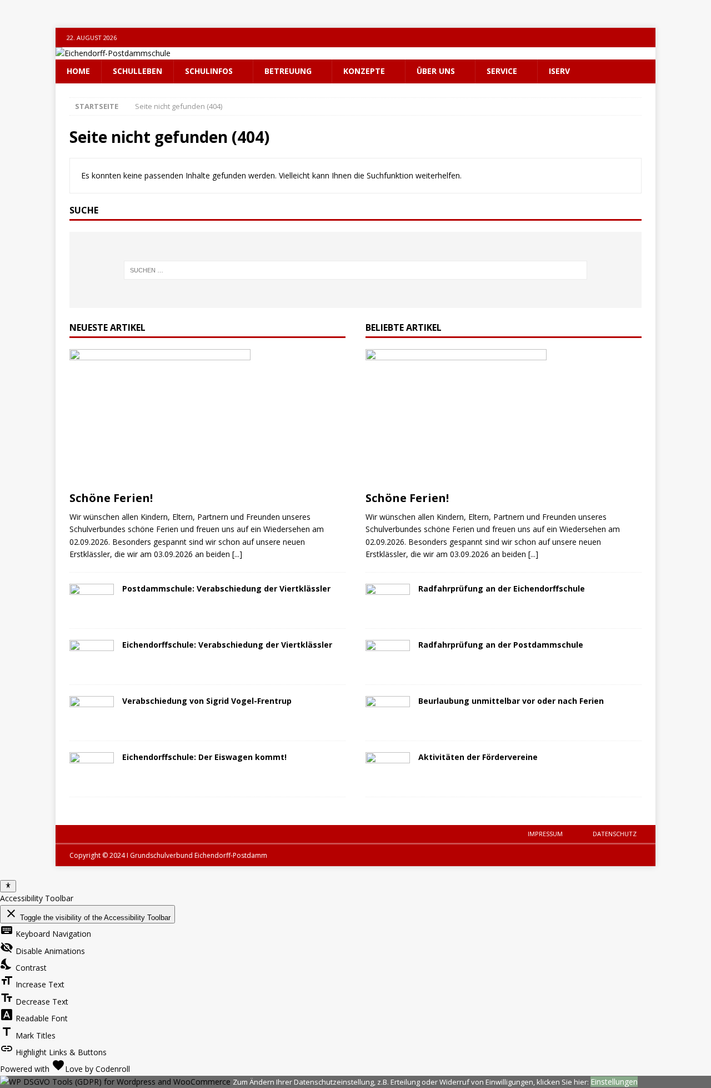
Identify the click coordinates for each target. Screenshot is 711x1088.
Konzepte (364, 71)
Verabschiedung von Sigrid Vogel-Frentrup (207, 700)
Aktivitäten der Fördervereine (478, 757)
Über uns (436, 71)
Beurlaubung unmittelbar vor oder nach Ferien (511, 700)
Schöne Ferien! (111, 497)
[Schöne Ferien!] (207, 417)
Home (78, 71)
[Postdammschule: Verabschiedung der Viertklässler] (91, 600)
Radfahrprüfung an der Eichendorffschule (501, 588)
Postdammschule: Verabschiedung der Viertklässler (226, 588)
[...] (237, 554)
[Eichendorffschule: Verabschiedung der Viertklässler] (91, 656)
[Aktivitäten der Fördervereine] (387, 769)
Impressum (545, 833)
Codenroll (113, 1069)
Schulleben (137, 71)
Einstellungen (614, 1081)
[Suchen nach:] (355, 270)
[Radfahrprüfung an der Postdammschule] (387, 656)
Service (502, 71)
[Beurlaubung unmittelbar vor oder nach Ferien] (387, 712)
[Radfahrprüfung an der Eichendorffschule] (387, 600)
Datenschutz (615, 833)
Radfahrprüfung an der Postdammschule (500, 644)
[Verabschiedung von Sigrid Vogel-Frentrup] (91, 712)
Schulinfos (209, 71)
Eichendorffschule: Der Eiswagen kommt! (204, 757)
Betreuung (288, 71)
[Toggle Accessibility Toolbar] (8, 886)
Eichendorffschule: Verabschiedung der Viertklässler (227, 644)
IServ (559, 71)
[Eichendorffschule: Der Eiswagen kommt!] (91, 769)
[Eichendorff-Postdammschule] (113, 53)
